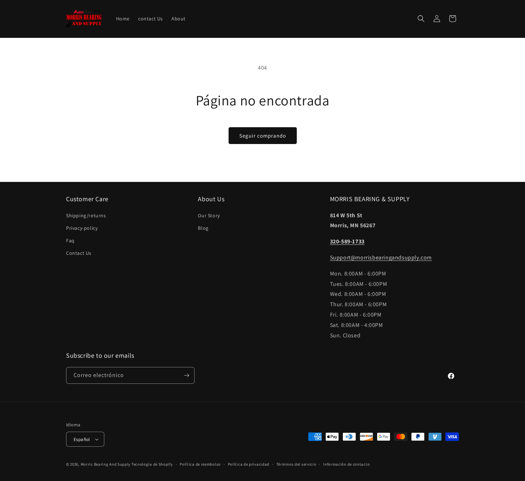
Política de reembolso (200, 464)
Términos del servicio (296, 464)
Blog (203, 228)
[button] (421, 18)
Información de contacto (346, 464)
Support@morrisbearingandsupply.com (381, 257)
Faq (70, 240)
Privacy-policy (82, 228)
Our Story (209, 215)
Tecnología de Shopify (152, 464)
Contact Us (78, 253)
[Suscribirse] (186, 375)
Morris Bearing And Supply (106, 464)
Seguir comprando (262, 135)
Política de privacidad (248, 464)
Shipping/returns (86, 215)
